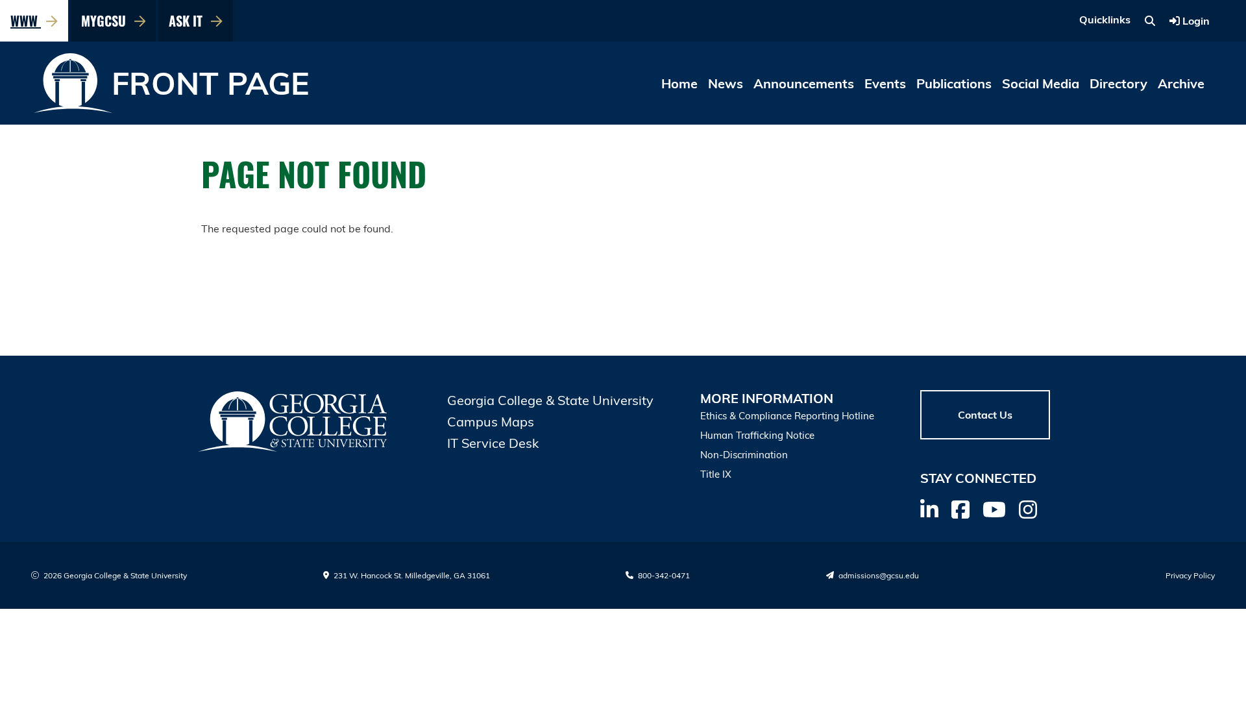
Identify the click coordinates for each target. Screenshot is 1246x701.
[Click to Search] (1150, 20)
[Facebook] (960, 510)
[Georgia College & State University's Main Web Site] (293, 421)
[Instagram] (1028, 510)
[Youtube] (994, 510)
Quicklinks (1104, 19)
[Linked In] (929, 510)
